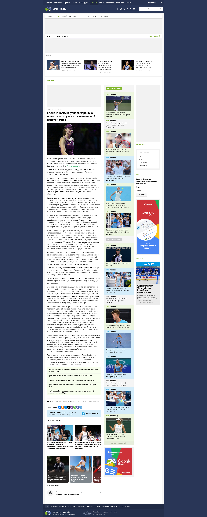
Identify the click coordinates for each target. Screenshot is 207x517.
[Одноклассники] (62, 407)
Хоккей (74, 3)
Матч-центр (154, 36)
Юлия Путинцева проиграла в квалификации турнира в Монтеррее (116, 125)
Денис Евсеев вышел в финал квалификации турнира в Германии (116, 301)
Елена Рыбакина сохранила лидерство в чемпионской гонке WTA (117, 151)
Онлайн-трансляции (70, 16)
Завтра (65, 36)
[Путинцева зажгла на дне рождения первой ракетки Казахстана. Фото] (118, 425)
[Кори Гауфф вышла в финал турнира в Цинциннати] (118, 365)
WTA (140, 159)
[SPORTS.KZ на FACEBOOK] (117, 9)
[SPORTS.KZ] (148, 227)
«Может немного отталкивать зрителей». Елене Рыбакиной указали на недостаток (73, 370)
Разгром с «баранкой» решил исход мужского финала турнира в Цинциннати (118, 178)
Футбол (67, 3)
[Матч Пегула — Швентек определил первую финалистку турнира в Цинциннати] (118, 398)
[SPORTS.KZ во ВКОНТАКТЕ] (130, 9)
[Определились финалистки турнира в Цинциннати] (118, 340)
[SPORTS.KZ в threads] (124, 9)
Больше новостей (118, 443)
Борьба (101, 3)
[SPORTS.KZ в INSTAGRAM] (121, 9)
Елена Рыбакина (75, 401)
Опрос (139, 174)
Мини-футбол (84, 3)
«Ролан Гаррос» (87, 401)
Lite (58, 16)
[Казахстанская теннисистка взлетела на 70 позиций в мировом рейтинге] (118, 103)
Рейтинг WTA (143, 166)
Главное (49, 3)
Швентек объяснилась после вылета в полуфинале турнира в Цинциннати (117, 290)
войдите (59, 494)
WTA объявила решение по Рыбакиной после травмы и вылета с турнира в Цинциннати (117, 205)
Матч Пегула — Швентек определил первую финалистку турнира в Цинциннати (118, 409)
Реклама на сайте (93, 506)
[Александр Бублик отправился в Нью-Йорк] (118, 254)
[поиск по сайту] (160, 9)
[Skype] (77, 407)
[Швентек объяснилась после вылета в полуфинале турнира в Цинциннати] (118, 279)
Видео (82, 16)
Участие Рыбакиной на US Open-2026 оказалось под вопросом (71, 380)
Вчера (49, 36)
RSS (128, 506)
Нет (139, 190)
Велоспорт (110, 3)
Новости (51, 16)
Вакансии (62, 506)
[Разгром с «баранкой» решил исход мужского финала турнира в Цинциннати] (118, 167)
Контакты (71, 506)
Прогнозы (104, 16)
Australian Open (57, 401)
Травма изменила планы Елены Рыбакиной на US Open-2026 (71, 376)
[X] (68, 407)
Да (139, 187)
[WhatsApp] (74, 407)
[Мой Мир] (65, 407)
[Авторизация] (160, 2)
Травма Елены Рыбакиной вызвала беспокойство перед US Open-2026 (72, 385)
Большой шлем (144, 153)
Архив (121, 506)
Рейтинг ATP (143, 162)
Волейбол (120, 3)
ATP (140, 156)
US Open (66, 401)
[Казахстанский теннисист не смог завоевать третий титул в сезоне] (118, 316)
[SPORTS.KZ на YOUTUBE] (134, 9)
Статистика (81, 506)
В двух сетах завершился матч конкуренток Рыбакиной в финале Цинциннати (118, 232)
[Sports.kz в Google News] (118, 474)
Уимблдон (96, 401)
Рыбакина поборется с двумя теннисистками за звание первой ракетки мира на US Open (71, 392)
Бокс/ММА (58, 3)
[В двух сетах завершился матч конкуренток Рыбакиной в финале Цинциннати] (118, 220)
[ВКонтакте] (59, 407)
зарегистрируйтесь (72, 494)
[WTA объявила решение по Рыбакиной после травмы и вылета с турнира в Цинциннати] (118, 193)
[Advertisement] (103, 26)
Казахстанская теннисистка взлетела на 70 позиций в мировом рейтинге (118, 115)
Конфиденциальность (109, 506)
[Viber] (71, 407)
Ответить (141, 195)
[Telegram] (80, 407)
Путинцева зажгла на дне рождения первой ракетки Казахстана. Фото (115, 436)
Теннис (94, 3)
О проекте (54, 506)
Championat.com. (73, 166)
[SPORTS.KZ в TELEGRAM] (127, 9)
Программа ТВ (92, 16)
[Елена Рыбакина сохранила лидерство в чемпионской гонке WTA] (118, 140)
